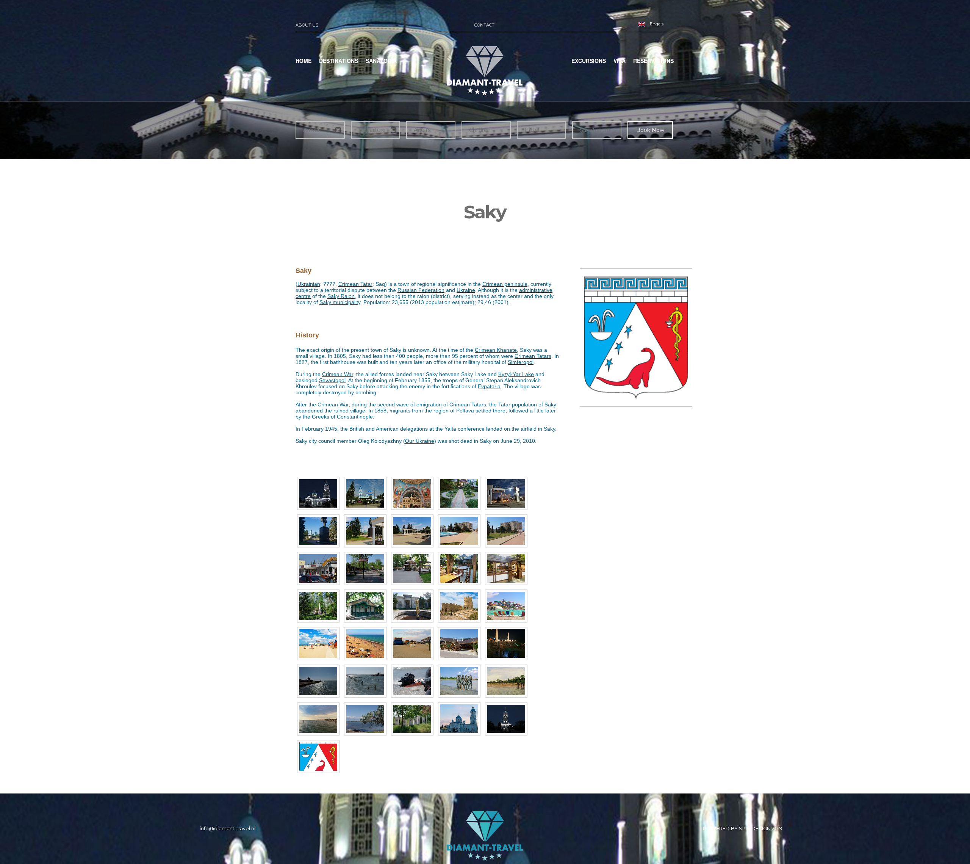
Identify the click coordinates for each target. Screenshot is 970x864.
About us (307, 25)
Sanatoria (381, 60)
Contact (484, 25)
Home (303, 60)
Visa (619, 60)
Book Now (650, 130)
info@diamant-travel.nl (227, 828)
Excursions (588, 60)
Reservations (653, 60)
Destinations (338, 60)
